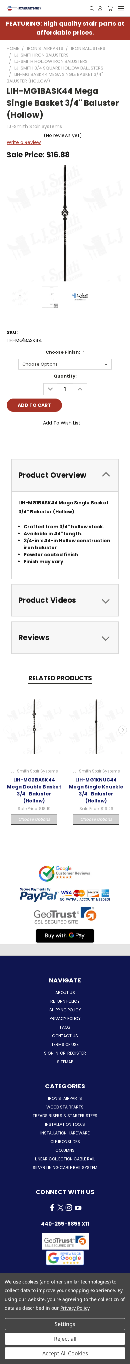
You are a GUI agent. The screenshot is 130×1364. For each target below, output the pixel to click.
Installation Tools (65, 1124)
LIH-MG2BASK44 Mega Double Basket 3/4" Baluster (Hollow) (34, 790)
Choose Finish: (65, 352)
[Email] (23, 441)
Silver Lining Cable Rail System (65, 1167)
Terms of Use (65, 1044)
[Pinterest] (57, 441)
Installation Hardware (65, 1133)
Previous (7, 730)
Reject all (65, 1338)
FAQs (65, 1027)
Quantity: (65, 376)
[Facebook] (11, 441)
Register (76, 1053)
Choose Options (34, 819)
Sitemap (65, 1062)
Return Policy (65, 1001)
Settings (65, 1324)
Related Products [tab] (60, 678)
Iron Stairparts (65, 1098)
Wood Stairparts (65, 1107)
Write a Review (24, 142)
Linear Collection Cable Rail (65, 1159)
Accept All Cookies (65, 1353)
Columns (65, 1150)
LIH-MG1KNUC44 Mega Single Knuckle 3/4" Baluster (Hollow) (96, 790)
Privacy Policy (65, 1018)
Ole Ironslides (65, 1141)
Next (122, 730)
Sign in (51, 1053)
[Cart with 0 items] (110, 8)
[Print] (34, 441)
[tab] (65, 475)
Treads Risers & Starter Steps (65, 1115)
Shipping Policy (65, 1010)
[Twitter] (45, 441)
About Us (65, 992)
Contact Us (65, 1036)
